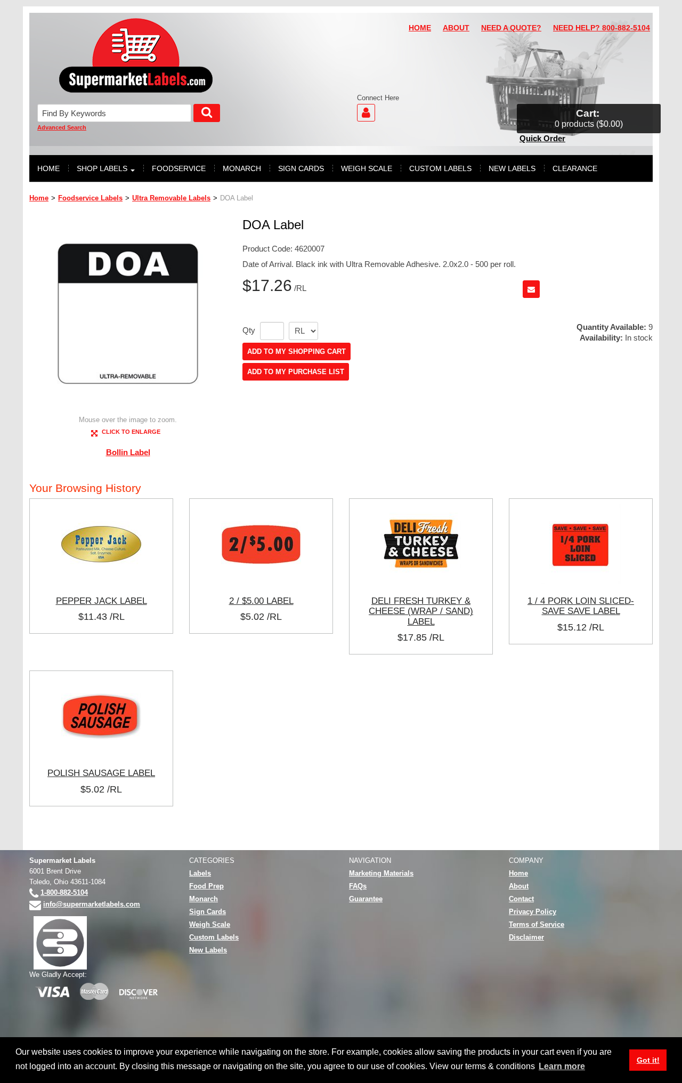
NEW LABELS (512, 168)
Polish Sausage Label (101, 773)
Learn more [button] (562, 1066)
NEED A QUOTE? (511, 28)
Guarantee (366, 899)
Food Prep (206, 886)
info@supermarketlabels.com (91, 904)
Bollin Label (128, 452)
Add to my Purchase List (295, 372)
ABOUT (456, 28)
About (519, 886)
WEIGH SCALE (366, 168)
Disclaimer (526, 937)
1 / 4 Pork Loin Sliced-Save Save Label (580, 606)
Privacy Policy (532, 912)
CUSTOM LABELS (440, 168)
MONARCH (242, 168)
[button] (589, 118)
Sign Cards (207, 912)
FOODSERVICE (179, 168)
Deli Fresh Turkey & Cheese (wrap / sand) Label (421, 611)
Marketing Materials (381, 873)
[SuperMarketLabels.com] (136, 55)
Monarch (203, 899)
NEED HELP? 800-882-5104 (601, 28)
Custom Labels (214, 937)
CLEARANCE (575, 168)
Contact (521, 899)
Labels (200, 873)
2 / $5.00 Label (261, 600)
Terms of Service (536, 924)
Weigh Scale (209, 924)
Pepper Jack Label (101, 600)
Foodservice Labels (90, 198)
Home (38, 198)
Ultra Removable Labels (171, 198)
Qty (248, 330)
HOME (420, 28)
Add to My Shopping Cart (296, 351)
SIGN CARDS (301, 168)
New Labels (208, 950)
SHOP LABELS (102, 168)
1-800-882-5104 (64, 892)
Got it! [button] (648, 1060)
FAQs (358, 886)
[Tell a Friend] (531, 289)
